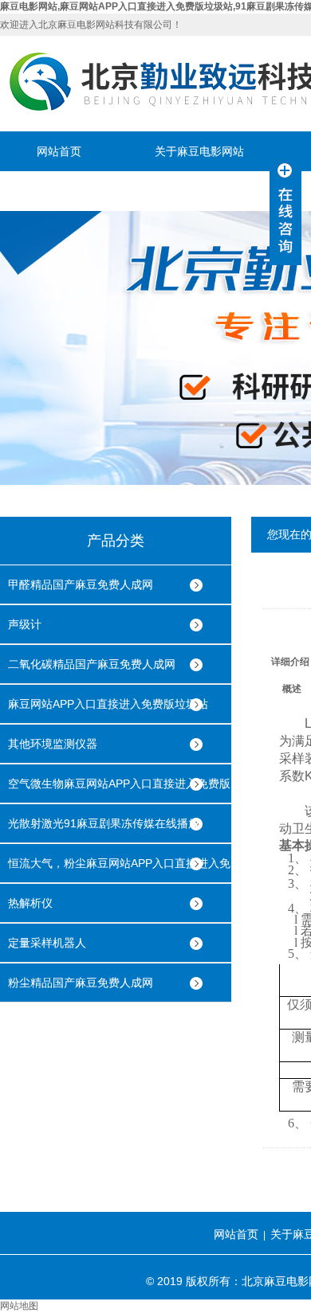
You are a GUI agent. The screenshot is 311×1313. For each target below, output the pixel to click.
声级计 (24, 624)
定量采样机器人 (47, 942)
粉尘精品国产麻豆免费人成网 (80, 982)
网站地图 (19, 1305)
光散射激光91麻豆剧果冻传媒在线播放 (103, 823)
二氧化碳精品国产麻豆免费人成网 (91, 664)
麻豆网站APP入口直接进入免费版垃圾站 (108, 704)
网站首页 (59, 151)
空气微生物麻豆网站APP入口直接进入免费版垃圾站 (119, 790)
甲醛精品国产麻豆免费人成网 (80, 584)
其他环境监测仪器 (52, 743)
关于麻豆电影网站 (199, 151)
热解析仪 (30, 903)
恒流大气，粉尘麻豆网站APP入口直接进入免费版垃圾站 (119, 869)
